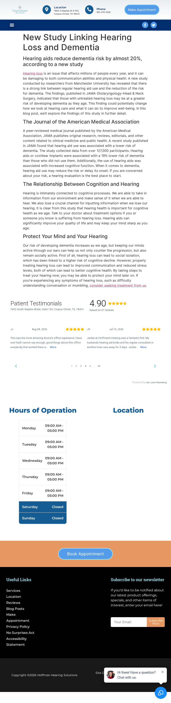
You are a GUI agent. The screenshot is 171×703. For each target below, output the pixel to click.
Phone (101, 9)
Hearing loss (33, 73)
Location (60, 7)
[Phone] (89, 9)
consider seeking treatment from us (118, 285)
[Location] (47, 9)
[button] (11, 25)
